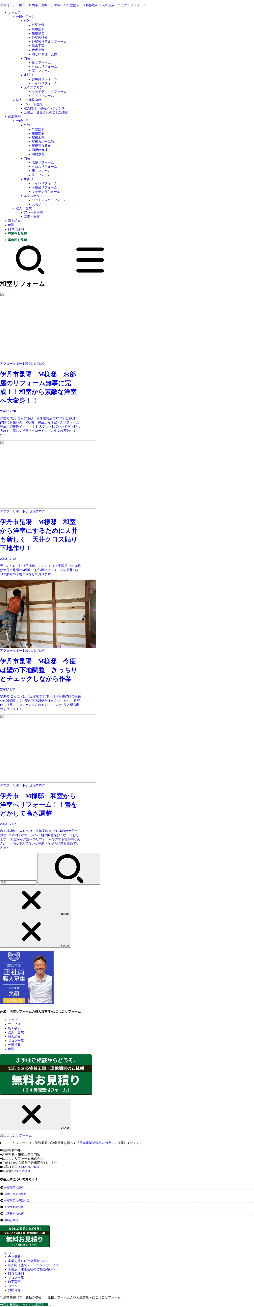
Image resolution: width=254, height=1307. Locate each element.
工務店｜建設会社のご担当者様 (46, 112)
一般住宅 (22, 120)
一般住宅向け (25, 16)
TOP (11, 1253)
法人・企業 (24, 208)
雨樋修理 (38, 154)
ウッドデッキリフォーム (49, 91)
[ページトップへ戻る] (49, 1305)
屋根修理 (38, 33)
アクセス (24, 1171)
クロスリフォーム (44, 66)
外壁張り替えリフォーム (49, 41)
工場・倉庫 (32, 216)
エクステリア (33, 87)
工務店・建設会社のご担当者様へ (32, 1269)
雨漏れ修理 (40, 150)
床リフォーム (41, 62)
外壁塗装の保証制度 (16, 1200)
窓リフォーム (41, 70)
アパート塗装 (33, 104)
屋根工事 (38, 137)
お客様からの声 (14, 1213)
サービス (14, 12)
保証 (11, 225)
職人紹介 (14, 220)
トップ (12, 1019)
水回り (28, 75)
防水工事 (38, 45)
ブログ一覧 (16, 1040)
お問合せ (14, 1290)
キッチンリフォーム (46, 191)
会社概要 (14, 1256)
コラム (12, 1286)
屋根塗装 (38, 29)
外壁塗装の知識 (14, 1207)
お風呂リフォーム (44, 79)
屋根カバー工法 (43, 141)
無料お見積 (11, 1220)
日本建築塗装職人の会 (95, 1142)
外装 (27, 20)
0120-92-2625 (30, 1167)
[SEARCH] (30, 273)
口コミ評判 (16, 229)
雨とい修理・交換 (44, 54)
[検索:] (19, 882)
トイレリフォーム (44, 83)
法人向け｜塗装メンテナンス (44, 108)
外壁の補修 (40, 37)
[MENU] (90, 273)
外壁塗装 (38, 25)
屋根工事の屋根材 (15, 1194)
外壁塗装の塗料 (14, 1187)
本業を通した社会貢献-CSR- (28, 1261)
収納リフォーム (43, 162)
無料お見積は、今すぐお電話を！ (24, 1304)
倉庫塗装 (38, 50)
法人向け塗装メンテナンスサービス (33, 1265)
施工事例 (14, 116)
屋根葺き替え (41, 145)
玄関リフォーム (43, 95)
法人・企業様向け (28, 100)
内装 (27, 58)
